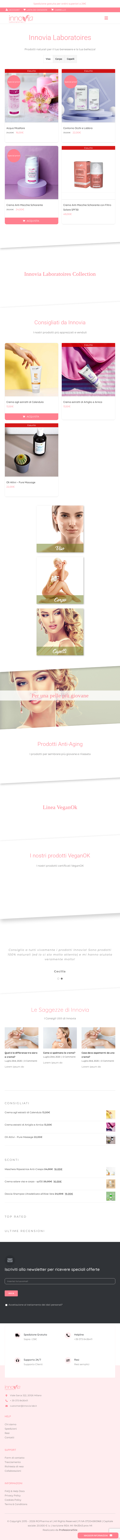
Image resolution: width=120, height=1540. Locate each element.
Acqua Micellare (15, 128)
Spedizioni (11, 1428)
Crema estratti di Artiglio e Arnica (82, 402)
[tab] (48, 59)
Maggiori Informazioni (96, 1535)
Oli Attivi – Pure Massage (20, 482)
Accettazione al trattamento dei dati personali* (35, 1304)
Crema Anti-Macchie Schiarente (24, 205)
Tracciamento (13, 1462)
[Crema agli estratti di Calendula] (31, 369)
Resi (7, 1433)
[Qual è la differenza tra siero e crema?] (21, 1038)
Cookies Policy (13, 1499)
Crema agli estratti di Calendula (25, 402)
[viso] (60, 506)
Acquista (33, 220)
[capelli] (60, 609)
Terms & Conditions (16, 1504)
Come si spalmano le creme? (59, 1052)
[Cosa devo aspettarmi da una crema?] (98, 1038)
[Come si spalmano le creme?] (60, 1038)
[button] (58, 979)
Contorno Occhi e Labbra (77, 128)
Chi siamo (10, 1424)
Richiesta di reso (14, 1466)
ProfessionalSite (68, 1529)
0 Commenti (30, 1061)
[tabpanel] (60, 147)
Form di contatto (14, 1457)
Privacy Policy (13, 1495)
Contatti (9, 1437)
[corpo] (60, 558)
